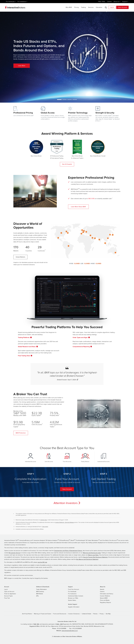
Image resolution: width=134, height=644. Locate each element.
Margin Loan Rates (93, 555)
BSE (38, 624)
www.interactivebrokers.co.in (70, 630)
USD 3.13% (91, 199)
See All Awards (67, 164)
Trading (83, 7)
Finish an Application (10, 594)
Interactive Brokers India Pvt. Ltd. (67, 621)
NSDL (57, 624)
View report (45, 526)
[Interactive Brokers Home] (15, 6)
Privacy (102, 614)
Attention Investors (66, 502)
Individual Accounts (30, 461)
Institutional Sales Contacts (75, 596)
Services (91, 7)
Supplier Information (73, 607)
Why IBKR (69, 7)
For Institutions (22, 1)
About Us (116, 1)
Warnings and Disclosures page (92, 553)
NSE (35, 624)
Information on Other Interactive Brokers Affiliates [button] (68, 636)
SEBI (61, 624)
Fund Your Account (73, 589)
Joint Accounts (49, 461)
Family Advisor (85, 461)
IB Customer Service (14, 553)
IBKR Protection (21, 433)
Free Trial (7, 598)
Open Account (122, 7)
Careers (109, 1)
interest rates (43, 520)
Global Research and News (27, 347)
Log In (112, 7)
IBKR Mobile (39, 594)
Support (124, 1)
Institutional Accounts (104, 461)
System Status (72, 600)
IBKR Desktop (40, 591)
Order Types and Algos (80, 337)
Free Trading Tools (24, 356)
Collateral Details (86, 614)
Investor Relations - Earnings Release (64, 522)
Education (99, 7)
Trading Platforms (24, 337)
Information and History (106, 594)
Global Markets (20, 257)
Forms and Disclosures (59, 614)
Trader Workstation (41, 589)
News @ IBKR (104, 598)
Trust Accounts (67, 461)
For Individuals (10, 1)
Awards (102, 589)
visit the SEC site (42, 562)
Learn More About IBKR (78, 207)
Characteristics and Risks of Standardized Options (68, 550)
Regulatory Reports (105, 602)
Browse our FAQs (73, 598)
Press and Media (104, 600)
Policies (95, 614)
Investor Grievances (74, 614)
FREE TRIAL (101, 1)
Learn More (21, 66)
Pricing (76, 7)
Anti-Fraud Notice (27, 614)
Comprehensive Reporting (81, 347)
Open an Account (9, 591)
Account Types (8, 596)
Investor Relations (105, 596)
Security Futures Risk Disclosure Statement (95, 557)
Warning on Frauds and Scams (42, 614)
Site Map (108, 614)
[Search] (106, 7)
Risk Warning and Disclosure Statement (87, 559)
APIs (37, 596)
